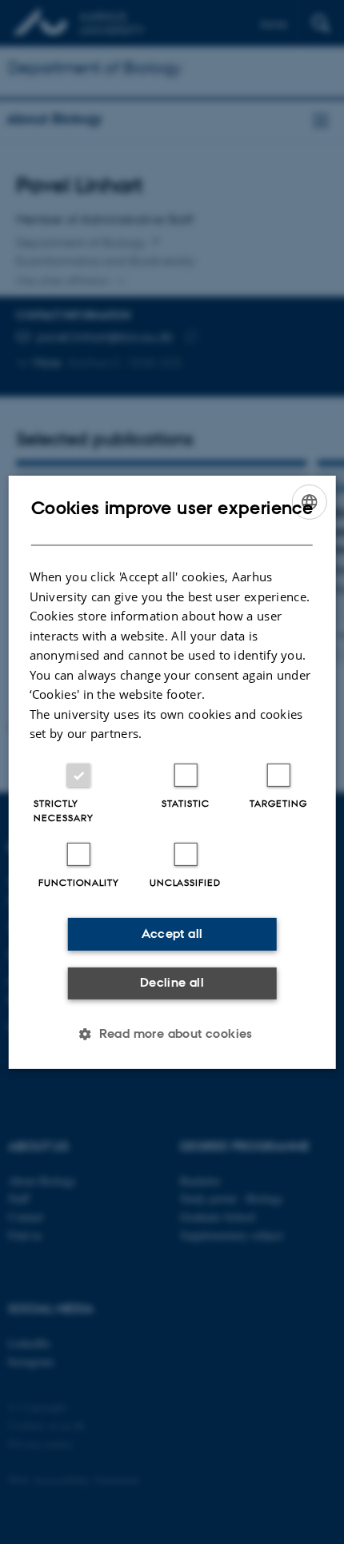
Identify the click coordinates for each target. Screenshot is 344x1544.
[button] (172, 1033)
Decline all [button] (172, 982)
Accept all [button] (172, 933)
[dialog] (172, 771)
